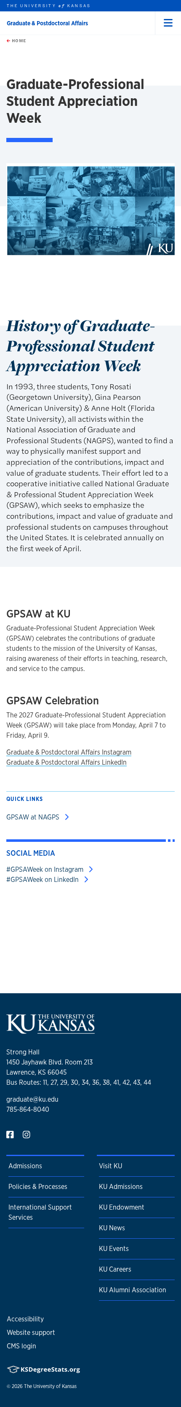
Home (18, 40)
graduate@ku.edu (32, 1099)
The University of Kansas (50, 1386)
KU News (112, 1228)
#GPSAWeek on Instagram (45, 869)
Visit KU (110, 1166)
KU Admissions (121, 1186)
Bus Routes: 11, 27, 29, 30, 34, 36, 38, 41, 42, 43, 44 (78, 1082)
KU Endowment (121, 1207)
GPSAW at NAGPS (33, 817)
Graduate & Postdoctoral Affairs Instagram (68, 752)
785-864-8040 (27, 1109)
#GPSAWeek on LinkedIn (43, 879)
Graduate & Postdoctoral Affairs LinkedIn (66, 762)
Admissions (25, 1166)
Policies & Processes (37, 1186)
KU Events (114, 1248)
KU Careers (115, 1269)
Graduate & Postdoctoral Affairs (47, 23)
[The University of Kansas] (50, 1030)
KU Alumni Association (132, 1290)
